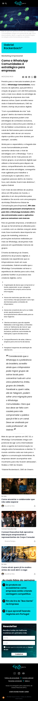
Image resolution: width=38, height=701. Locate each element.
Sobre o (27, 681)
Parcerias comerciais (15, 681)
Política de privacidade (12, 678)
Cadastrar (19, 654)
